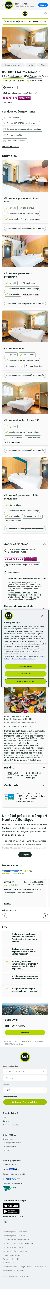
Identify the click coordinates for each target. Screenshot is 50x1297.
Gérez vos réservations (11, 1125)
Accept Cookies (25, 666)
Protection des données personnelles (16, 1239)
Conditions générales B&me (13, 1247)
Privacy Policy (18, 658)
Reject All (25, 673)
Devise (6, 1084)
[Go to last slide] (5, 177)
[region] (25, 648)
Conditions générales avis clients (15, 1251)
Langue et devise (10, 1066)
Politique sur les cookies (11, 1255)
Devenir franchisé (9, 1147)
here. (37, 651)
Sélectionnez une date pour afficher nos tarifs (25, 228)
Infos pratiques (8, 103)
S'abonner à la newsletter (25, 1102)
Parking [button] (9, 767)
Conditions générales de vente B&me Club (18, 1243)
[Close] (42, 616)
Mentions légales (9, 1263)
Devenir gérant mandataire (12, 1143)
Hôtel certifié (11, 87)
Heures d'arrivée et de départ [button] (18, 608)
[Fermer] (3, 5)
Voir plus (25, 855)
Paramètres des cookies (11, 1259)
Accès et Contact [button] (16, 544)
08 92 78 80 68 (10, 98)
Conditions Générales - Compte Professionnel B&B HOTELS (24, 1267)
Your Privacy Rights (25, 681)
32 (43, 55)
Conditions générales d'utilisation (15, 1232)
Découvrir (25, 1032)
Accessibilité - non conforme (13, 1271)
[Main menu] (4, 13)
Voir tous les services (10, 147)
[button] (24, 893)
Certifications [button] (13, 785)
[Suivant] (45, 915)
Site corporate (8, 1139)
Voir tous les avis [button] (9, 910)
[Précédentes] (4, 915)
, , (25, 76)
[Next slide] (45, 177)
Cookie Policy (29, 658)
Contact (6, 1121)
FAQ (4, 1117)
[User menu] (45, 13)
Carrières (6, 1150)
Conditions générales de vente (14, 1236)
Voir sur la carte (35, 81)
